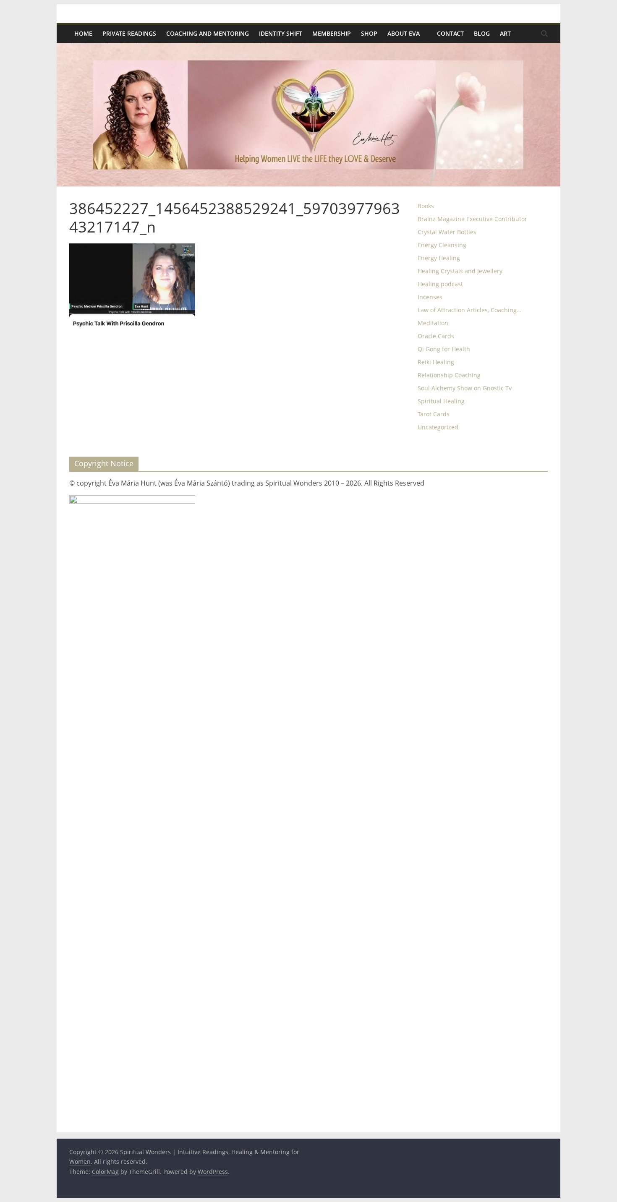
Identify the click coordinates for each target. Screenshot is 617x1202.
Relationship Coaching (449, 375)
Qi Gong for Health (444, 349)
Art (505, 33)
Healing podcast (440, 284)
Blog (482, 33)
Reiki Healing (436, 362)
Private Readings (129, 33)
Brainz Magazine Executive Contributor (472, 219)
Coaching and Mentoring (207, 33)
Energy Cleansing (442, 245)
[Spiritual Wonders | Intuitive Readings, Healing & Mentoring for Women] (308, 47)
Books (426, 206)
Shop (369, 33)
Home (83, 33)
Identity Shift (280, 33)
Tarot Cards (434, 414)
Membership (331, 33)
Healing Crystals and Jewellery (460, 271)
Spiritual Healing (441, 401)
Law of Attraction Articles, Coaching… (469, 310)
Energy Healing (439, 258)
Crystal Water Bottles (447, 232)
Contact (450, 33)
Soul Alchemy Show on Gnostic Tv (465, 388)
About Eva (403, 33)
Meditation (433, 323)
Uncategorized (438, 427)
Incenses (430, 297)
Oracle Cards (436, 336)
